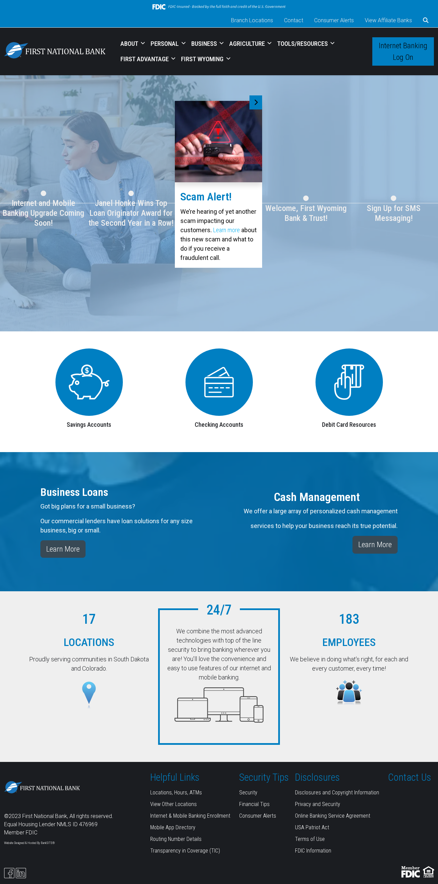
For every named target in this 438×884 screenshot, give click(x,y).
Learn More (63, 548)
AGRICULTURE (247, 44)
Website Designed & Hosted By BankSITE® (29, 843)
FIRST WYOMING (203, 59)
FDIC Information (313, 850)
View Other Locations (173, 804)
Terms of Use (310, 839)
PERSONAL (165, 44)
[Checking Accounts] (219, 381)
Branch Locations (252, 20)
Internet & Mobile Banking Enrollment (190, 816)
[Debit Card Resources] (349, 381)
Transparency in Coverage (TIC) (185, 850)
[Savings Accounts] (89, 381)
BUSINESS (204, 44)
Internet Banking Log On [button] (403, 51)
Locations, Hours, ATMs (176, 792)
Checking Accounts (219, 424)
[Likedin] (21, 873)
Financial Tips (254, 804)
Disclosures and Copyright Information (337, 792)
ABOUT (130, 44)
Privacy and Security (317, 804)
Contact (293, 20)
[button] (425, 20)
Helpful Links (174, 777)
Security (248, 792)
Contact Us (409, 777)
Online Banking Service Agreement (332, 816)
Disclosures (317, 777)
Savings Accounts (89, 424)
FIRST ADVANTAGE (145, 59)
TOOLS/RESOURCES (303, 44)
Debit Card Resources (349, 424)
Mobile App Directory (172, 827)
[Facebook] (9, 873)
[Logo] (54, 51)
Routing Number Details (176, 839)
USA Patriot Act (312, 827)
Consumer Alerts (334, 20)
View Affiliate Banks (388, 20)
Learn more (226, 230)
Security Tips (264, 777)
